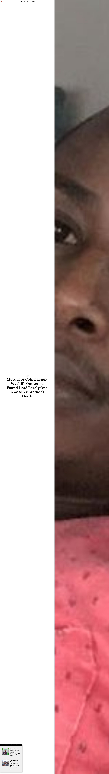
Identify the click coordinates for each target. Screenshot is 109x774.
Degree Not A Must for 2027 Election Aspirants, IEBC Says (15, 752)
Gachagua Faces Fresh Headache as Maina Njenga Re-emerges (15, 763)
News (27, 376)
